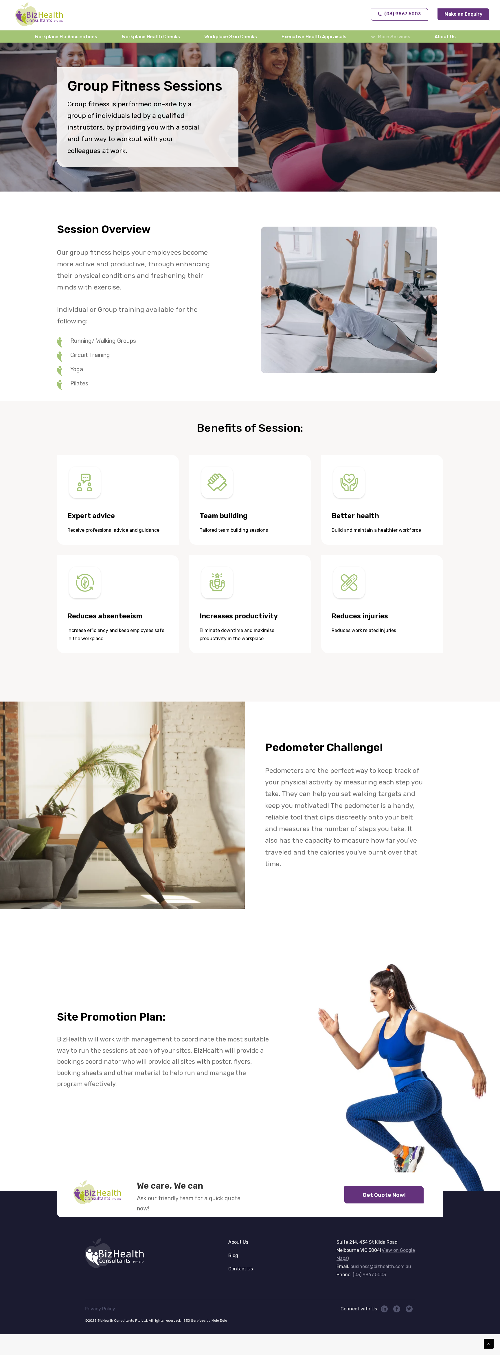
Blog (233, 1255)
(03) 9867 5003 (369, 1274)
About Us (445, 36)
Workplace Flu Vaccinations (66, 36)
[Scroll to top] (489, 1343)
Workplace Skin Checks (230, 36)
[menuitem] (67, 36)
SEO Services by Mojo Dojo (205, 1320)
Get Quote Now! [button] (384, 1195)
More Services (394, 36)
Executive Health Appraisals (314, 36)
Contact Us (240, 1269)
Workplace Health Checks (151, 36)
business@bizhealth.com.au (380, 1266)
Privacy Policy (100, 1309)
